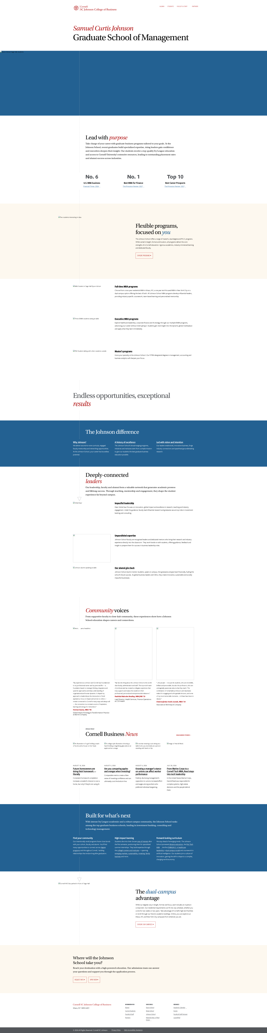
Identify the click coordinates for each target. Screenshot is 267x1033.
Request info (79, 979)
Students (170, 6)
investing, (141, 853)
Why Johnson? (79, 442)
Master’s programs (123, 351)
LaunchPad (177, 1017)
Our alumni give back (125, 568)
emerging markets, (121, 853)
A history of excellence (125, 442)
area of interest (142, 841)
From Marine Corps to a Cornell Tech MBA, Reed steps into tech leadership (180, 771)
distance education (176, 844)
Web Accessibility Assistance (133, 1030)
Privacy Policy (116, 1030)
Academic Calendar (179, 1007)
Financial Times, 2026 (91, 186)
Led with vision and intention (169, 442)
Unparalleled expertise (125, 535)
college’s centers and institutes (128, 850)
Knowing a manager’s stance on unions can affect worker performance (148, 771)
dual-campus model (173, 850)
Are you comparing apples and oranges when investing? (117, 770)
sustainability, (133, 853)
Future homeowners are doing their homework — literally (84, 771)
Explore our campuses (144, 924)
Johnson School (151, 1014)
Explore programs (143, 255)
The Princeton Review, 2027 (133, 186)
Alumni (162, 6)
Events (176, 1011)
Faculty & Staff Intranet (180, 1014)
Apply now (93, 979)
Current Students (130, 1011)
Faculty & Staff (182, 6)
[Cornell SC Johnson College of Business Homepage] (97, 1005)
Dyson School (150, 1007)
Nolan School (150, 1011)
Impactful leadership (124, 503)
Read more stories (183, 735)
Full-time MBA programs (126, 286)
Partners (195, 6)
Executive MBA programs (126, 319)
